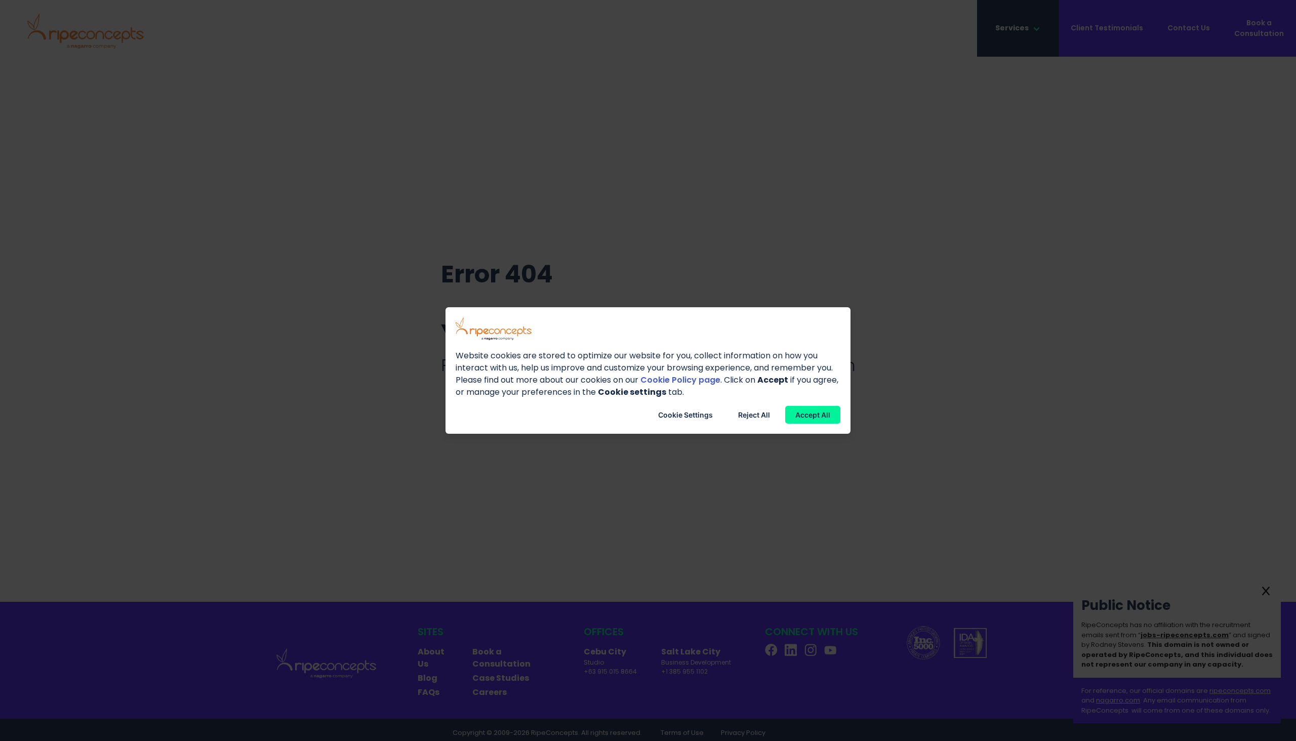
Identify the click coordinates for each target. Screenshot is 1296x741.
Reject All (754, 414)
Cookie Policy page (680, 380)
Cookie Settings (685, 414)
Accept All (812, 414)
